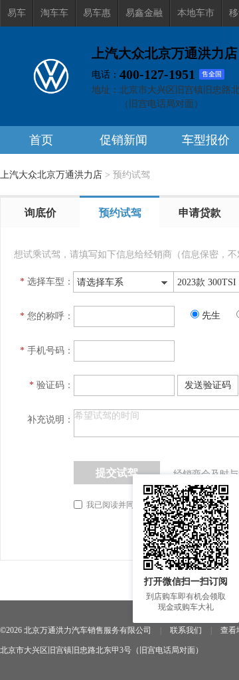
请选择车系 (100, 282)
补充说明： (50, 420)
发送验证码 (208, 385)
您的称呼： (50, 316)
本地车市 (195, 13)
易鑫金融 (144, 13)
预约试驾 (120, 212)
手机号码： (50, 351)
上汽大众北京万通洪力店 (51, 175)
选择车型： (50, 282)
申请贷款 (200, 212)
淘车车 (54, 13)
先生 (212, 315)
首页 (41, 140)
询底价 (40, 212)
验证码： (55, 385)
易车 (16, 13)
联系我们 (186, 630)
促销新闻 (123, 140)
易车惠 (97, 13)
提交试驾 (117, 472)
